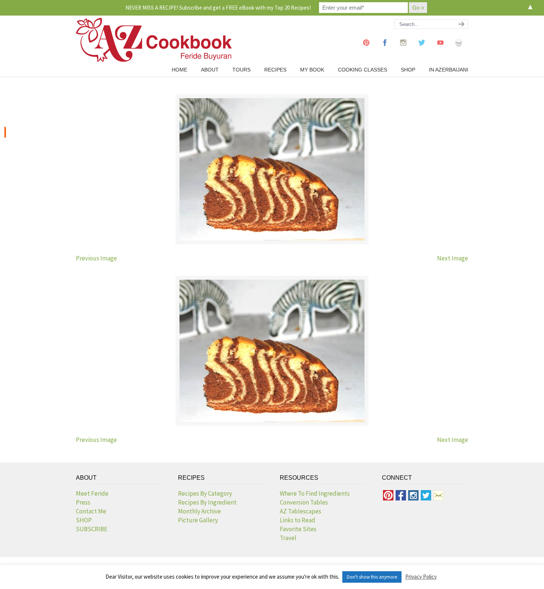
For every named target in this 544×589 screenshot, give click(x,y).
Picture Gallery (198, 520)
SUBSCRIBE (91, 529)
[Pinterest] (366, 50)
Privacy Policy (421, 576)
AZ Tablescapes (300, 511)
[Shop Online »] (5, 132)
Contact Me (91, 511)
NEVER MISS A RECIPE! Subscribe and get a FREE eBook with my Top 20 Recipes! (218, 7)
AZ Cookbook (154, 40)
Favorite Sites (298, 529)
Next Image (452, 258)
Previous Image (96, 258)
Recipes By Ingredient (207, 502)
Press (83, 502)
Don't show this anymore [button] (372, 577)
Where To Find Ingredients (315, 493)
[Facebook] (385, 50)
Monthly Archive (199, 511)
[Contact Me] (459, 50)
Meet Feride (92, 493)
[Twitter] (422, 50)
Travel (288, 538)
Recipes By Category (205, 493)
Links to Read (297, 520)
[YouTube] (440, 50)
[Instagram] (403, 50)
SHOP (84, 520)
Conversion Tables (304, 502)
